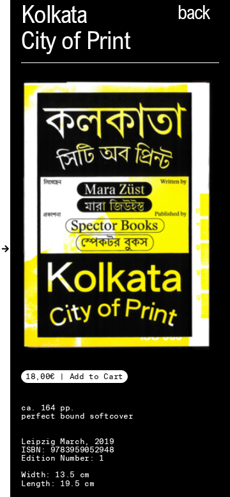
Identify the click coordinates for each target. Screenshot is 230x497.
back (194, 14)
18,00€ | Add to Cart (74, 376)
